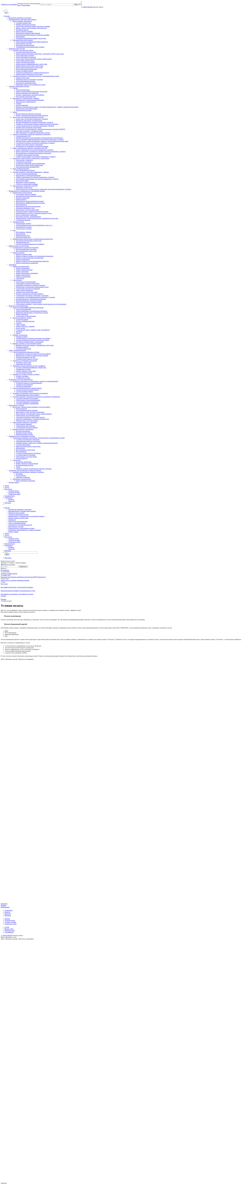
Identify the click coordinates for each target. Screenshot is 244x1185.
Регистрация (26, 5)
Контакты (8, 503)
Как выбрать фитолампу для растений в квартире (17, 587)
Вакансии (11, 501)
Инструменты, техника (15, 526)
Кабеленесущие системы (16, 513)
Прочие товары (13, 532)
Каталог (7, 16)
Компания (4, 903)
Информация (5, 907)
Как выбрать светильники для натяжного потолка (17, 594)
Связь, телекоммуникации (16, 523)
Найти (7, 554)
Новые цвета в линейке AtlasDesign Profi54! (15, 580)
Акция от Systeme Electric (9, 573)
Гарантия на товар (14, 494)
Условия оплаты (13, 491)
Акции (7, 485)
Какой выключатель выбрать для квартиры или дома (18, 590)
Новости (11, 499)
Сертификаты (9, 932)
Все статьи (4, 584)
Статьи (7, 927)
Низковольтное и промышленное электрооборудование (26, 516)
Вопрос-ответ (9, 929)
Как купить (8, 489)
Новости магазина (9, 564)
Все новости (5, 570)
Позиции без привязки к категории (19, 509)
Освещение (12, 520)
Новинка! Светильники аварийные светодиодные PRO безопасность (23, 577)
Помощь (3, 905)
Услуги (7, 487)
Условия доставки (14, 492)
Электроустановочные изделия (18, 514)
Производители (10, 496)
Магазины (8, 558)
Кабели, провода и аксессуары (18, 518)
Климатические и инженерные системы (21, 528)
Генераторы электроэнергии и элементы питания (24, 530)
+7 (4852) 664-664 (86, 7)
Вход (19, 5)
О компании (9, 497)
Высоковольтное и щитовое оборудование (22, 511)
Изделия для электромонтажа (17, 521)
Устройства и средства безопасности (20, 525)
